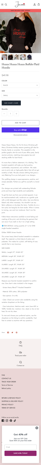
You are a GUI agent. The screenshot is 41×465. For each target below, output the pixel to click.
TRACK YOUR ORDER (9, 382)
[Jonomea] (20, 4)
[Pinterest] (11, 420)
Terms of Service (7, 385)
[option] (20, 32)
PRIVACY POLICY (7, 404)
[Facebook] (3, 420)
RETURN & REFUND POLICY (11, 398)
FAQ (3, 375)
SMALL (5, 95)
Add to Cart (20, 123)
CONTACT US (6, 378)
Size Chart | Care (11, 103)
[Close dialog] (36, 427)
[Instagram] (7, 420)
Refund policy (6, 388)
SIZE (3, 91)
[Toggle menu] (2, 4)
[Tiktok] (15, 420)
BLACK (5, 85)
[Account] (34, 4)
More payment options (20, 135)
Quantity (5, 109)
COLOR (4, 81)
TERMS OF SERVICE (8, 408)
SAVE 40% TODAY (21, 453)
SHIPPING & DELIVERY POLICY (12, 401)
